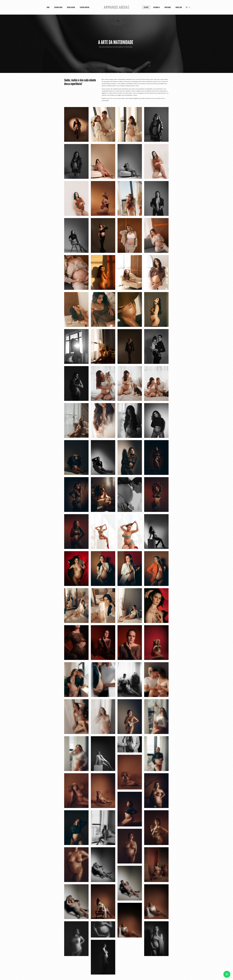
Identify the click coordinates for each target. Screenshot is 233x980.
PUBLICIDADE (167, 7)
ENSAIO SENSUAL (71, 7)
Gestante (146, 7)
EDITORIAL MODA (58, 7)
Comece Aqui (178, 7)
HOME (48, 7)
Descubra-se (156, 7)
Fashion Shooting (84, 7)
